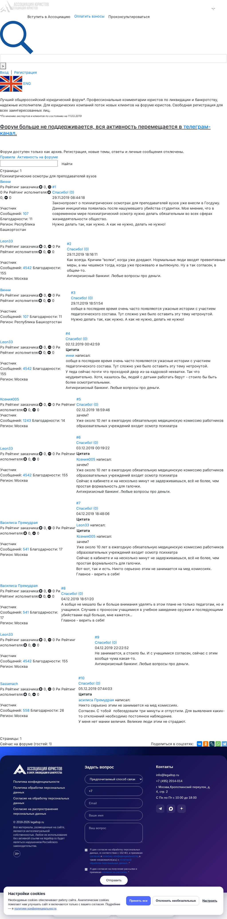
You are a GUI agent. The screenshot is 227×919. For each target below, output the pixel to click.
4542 (27, 267)
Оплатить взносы (89, 16)
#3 (73, 292)
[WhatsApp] (218, 744)
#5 (78, 399)
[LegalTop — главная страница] (42, 769)
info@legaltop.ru (167, 775)
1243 (27, 420)
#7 (78, 503)
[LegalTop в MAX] (204, 8)
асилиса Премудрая (96, 700)
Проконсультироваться (129, 16)
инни (70, 355)
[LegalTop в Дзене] (213, 8)
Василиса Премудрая (19, 522)
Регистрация (25, 72)
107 (26, 213)
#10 (81, 678)
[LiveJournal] (212, 744)
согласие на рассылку (114, 872)
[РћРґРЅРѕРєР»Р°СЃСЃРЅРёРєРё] (205, 744)
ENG (26, 83)
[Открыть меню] (223, 8)
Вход (4, 72)
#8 (63, 588)
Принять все (138, 900)
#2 (69, 244)
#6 (78, 437)
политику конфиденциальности (120, 856)
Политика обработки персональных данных (39, 790)
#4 (68, 333)
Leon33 (6, 241)
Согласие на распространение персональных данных (35, 811)
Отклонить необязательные (176, 900)
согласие (95, 856)
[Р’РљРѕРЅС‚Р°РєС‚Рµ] (199, 744)
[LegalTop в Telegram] (194, 8)
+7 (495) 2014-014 (169, 781)
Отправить (113, 880)
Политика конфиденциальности (36, 781)
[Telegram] (224, 744)
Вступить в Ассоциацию (48, 16)
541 (26, 549)
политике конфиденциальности (35, 908)
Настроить (209, 900)
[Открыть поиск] (16, 37)
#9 (97, 637)
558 (26, 710)
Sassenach (9, 683)
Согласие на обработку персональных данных (41, 800)
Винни (5, 181)
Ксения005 (9, 399)
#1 (54, 187)
